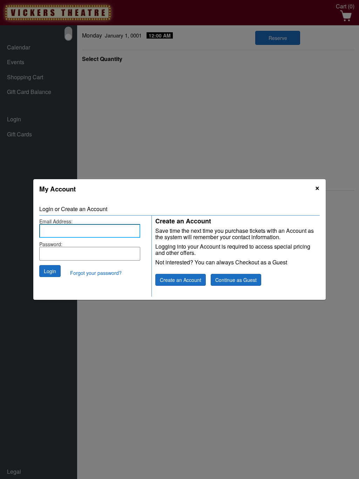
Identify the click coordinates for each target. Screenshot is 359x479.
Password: (50, 244)
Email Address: (56, 221)
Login (50, 271)
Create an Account (180, 279)
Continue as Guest (236, 279)
